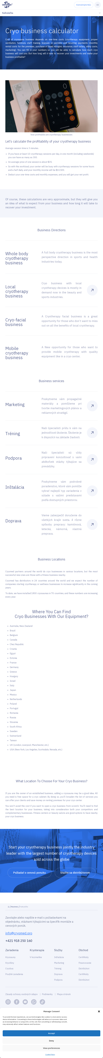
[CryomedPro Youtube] (25, 1002)
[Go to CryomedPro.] (8, 907)
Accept (51, 1033)
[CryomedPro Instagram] (8, 1002)
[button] (99, 1011)
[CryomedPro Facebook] (16, 1002)
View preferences (51, 1048)
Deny (51, 1040)
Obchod (83, 950)
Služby (58, 950)
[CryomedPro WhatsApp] (33, 1002)
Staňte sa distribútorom (75, 872)
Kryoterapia (37, 950)
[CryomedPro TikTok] (42, 1002)
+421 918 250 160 (18, 940)
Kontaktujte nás (83, 5)
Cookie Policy (50, 1054)
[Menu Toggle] (97, 5)
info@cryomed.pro (18, 933)
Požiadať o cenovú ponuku (29, 872)
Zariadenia (12, 950)
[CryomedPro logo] (7, 5)
